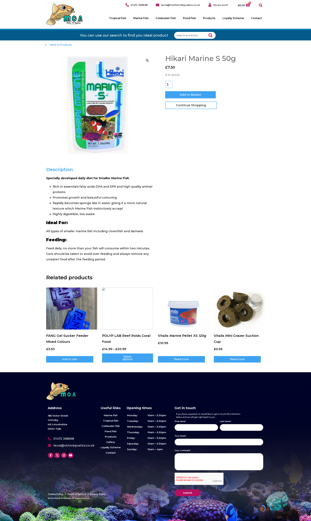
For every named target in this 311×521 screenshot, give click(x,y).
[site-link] (64, 14)
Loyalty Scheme (233, 18)
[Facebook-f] (50, 455)
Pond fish (111, 431)
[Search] (210, 35)
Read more (181, 359)
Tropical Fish (117, 18)
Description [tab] (59, 169)
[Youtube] (70, 455)
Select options (127, 358)
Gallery (110, 442)
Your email (181, 436)
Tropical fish (110, 420)
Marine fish (111, 415)
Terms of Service (76, 494)
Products (209, 18)
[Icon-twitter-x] (57, 455)
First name (180, 421)
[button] (260, 5)
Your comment (183, 450)
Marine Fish (141, 18)
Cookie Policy (55, 494)
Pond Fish (189, 18)
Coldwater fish (111, 426)
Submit (187, 492)
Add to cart (69, 359)
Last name (225, 421)
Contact (256, 18)
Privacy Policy (98, 494)
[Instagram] (64, 455)
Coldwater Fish (166, 18)
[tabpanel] (100, 218)
